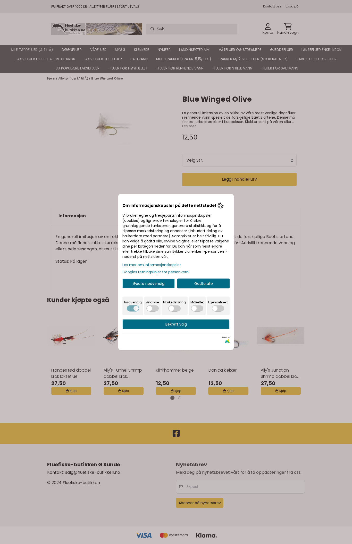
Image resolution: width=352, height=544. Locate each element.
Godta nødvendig (148, 283)
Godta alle (203, 283)
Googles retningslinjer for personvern (155, 272)
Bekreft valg (176, 324)
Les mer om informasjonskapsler (151, 264)
